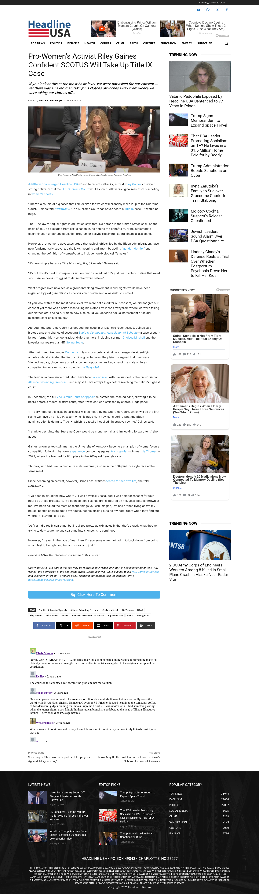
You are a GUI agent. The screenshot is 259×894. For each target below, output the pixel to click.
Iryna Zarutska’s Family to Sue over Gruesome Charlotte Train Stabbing (208, 193)
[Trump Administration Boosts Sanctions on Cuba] (178, 170)
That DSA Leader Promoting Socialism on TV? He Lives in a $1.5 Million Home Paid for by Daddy (209, 145)
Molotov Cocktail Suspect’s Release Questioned (207, 216)
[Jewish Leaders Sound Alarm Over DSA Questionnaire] (178, 235)
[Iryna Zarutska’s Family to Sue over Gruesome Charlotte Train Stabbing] (178, 190)
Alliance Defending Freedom (47, 382)
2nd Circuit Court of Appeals (76, 397)
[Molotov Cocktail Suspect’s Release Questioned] (178, 215)
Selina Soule (74, 342)
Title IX (129, 209)
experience (77, 451)
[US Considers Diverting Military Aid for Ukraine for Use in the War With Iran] (37, 816)
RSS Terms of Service (145, 571)
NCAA (140, 610)
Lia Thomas (149, 451)
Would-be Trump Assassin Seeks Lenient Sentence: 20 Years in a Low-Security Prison (68, 835)
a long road (100, 377)
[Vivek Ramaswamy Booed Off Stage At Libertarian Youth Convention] (37, 797)
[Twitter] (217, 10)
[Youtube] (198, 10)
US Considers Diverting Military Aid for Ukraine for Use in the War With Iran (69, 815)
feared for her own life (121, 481)
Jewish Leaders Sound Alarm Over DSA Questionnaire (207, 236)
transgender (119, 451)
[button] (226, 43)
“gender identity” (133, 248)
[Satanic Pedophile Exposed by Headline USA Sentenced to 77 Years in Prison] (200, 76)
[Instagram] (227, 10)
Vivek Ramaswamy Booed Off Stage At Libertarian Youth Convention (67, 796)
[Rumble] (208, 10)
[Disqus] (94, 694)
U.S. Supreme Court (75, 189)
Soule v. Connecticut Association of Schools (82, 615)
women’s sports (42, 194)
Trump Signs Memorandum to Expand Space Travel (209, 120)
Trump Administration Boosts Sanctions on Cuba (210, 171)
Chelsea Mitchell (133, 337)
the (90, 367)
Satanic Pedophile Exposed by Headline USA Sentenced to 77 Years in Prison (196, 101)
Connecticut (73, 352)
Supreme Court (115, 615)
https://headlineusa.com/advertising (50, 579)
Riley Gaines (133, 184)
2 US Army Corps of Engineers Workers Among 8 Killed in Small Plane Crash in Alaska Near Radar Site (198, 572)
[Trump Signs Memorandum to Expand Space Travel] (178, 119)
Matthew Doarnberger (50, 100)
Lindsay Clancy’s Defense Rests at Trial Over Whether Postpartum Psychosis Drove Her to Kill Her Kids (210, 264)
